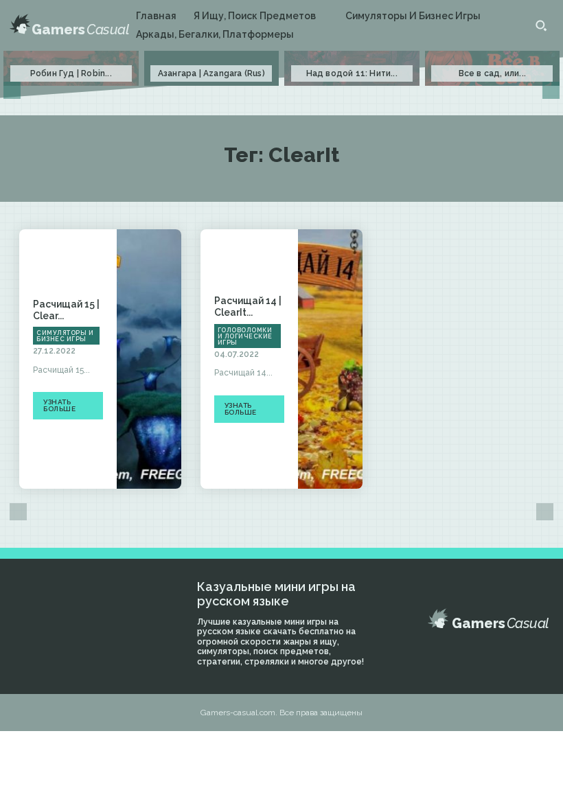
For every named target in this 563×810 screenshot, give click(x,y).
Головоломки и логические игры (245, 336)
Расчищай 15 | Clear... (66, 310)
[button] (541, 25)
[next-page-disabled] (551, 90)
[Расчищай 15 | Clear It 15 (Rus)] (149, 359)
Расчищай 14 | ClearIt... (248, 306)
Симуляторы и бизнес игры (64, 336)
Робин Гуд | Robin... (71, 73)
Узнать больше (59, 405)
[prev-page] (12, 90)
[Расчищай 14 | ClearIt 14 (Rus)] (330, 359)
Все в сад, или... (492, 73)
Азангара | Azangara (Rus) (211, 73)
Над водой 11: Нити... (352, 73)
